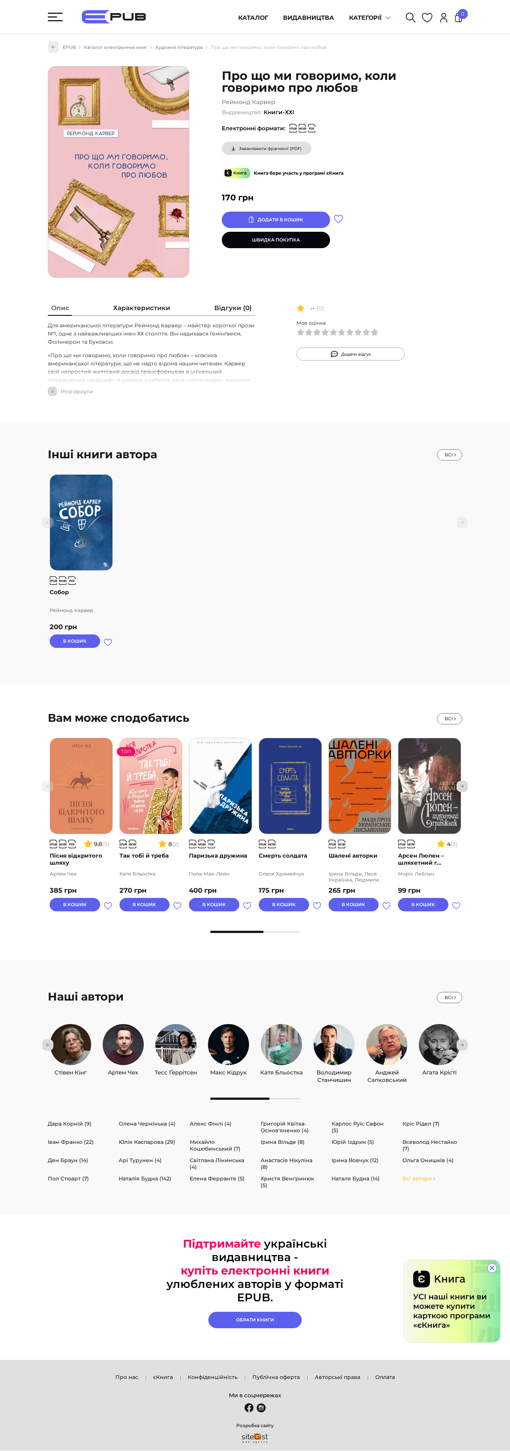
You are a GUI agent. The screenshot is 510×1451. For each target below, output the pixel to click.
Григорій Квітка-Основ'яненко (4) (285, 1127)
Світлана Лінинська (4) (217, 1163)
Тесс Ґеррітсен (176, 1071)
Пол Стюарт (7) (68, 1178)
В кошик (75, 641)
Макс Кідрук (228, 1071)
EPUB (69, 47)
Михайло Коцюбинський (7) (215, 1145)
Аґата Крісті (439, 1071)
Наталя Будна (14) (356, 1178)
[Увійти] (443, 18)
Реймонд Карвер (248, 102)
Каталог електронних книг (115, 47)
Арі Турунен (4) (140, 1160)
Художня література (179, 47)
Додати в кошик (280, 219)
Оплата (385, 1377)
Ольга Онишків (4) (428, 1160)
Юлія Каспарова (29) (147, 1142)
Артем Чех (123, 1071)
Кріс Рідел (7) (420, 1123)
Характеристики (141, 308)
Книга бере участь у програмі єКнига (298, 173)
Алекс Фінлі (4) (210, 1123)
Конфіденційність (212, 1377)
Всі (449, 455)
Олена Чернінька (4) (147, 1123)
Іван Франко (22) (71, 1142)
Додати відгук (356, 354)
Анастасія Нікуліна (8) (286, 1163)
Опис (60, 308)
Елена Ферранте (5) (217, 1178)
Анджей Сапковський (387, 1071)
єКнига (163, 1377)
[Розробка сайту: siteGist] (255, 1438)
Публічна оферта (276, 1377)
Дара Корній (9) (69, 1123)
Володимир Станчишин (334, 1071)
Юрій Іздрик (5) (353, 1142)
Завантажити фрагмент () (270, 148)
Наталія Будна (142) (145, 1178)
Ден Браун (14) (68, 1160)
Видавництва (308, 17)
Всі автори (417, 1178)
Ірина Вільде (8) (283, 1142)
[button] (462, 786)
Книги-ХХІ (279, 112)
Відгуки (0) (233, 308)
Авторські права (337, 1377)
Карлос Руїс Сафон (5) (358, 1127)
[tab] (60, 309)
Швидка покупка (276, 240)
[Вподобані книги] (427, 19)
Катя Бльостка (281, 1071)
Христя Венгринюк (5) (287, 1182)
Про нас (126, 1377)
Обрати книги (255, 1320)
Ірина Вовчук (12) (355, 1160)
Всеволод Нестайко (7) (429, 1145)
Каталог (253, 17)
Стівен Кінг (71, 1071)
